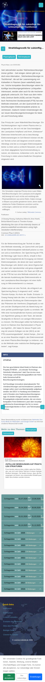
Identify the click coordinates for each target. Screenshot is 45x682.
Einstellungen (35, 677)
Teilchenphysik (24, 57)
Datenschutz (8, 613)
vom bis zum (24, 498)
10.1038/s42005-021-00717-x (15, 235)
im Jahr (19, 533)
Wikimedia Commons (34, 212)
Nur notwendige (21, 677)
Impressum (7, 608)
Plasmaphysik (9, 57)
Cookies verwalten (10, 617)
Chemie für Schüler (10, 635)
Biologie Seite (8, 630)
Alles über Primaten (10, 626)
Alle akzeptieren (9, 677)
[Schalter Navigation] (41, 5)
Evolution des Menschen (12, 621)
